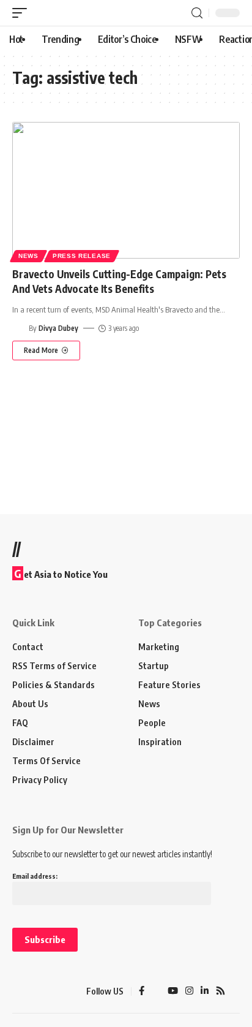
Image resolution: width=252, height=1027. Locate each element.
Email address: (34, 876)
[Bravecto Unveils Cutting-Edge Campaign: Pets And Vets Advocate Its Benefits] (126, 190)
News (28, 255)
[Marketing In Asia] (33, 991)
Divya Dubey (58, 328)
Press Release (82, 255)
